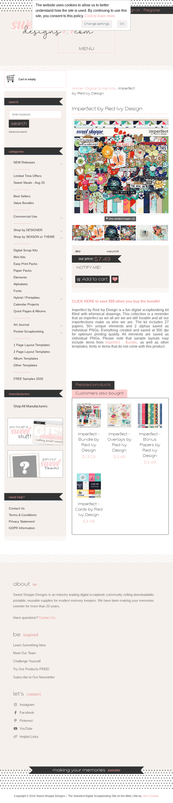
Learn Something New (29, 645)
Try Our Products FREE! (31, 669)
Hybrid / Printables (27, 297)
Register (152, 10)
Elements (20, 277)
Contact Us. (47, 617)
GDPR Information (22, 528)
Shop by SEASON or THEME (34, 237)
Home (77, 88)
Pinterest (26, 721)
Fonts (18, 291)
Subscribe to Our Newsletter (34, 677)
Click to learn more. (100, 16)
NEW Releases (24, 162)
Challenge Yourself (27, 661)
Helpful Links (29, 737)
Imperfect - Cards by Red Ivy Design (88, 509)
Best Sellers (22, 196)
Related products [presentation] (93, 385)
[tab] (93, 385)
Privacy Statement (22, 521)
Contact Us (17, 508)
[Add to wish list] (115, 279)
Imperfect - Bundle (121, 342)
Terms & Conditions (22, 515)
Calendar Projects (26, 304)
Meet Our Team (24, 653)
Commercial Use (25, 216)
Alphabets (21, 284)
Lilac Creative (150, 796)
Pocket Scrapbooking (29, 331)
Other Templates (25, 365)
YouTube (25, 728)
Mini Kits (19, 257)
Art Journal (21, 324)
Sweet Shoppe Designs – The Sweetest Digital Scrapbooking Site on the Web (56, 36)
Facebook (26, 712)
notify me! (84, 268)
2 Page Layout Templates (32, 351)
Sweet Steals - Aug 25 (29, 182)
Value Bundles (24, 203)
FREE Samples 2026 (28, 379)
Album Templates (26, 358)
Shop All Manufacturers (30, 406)
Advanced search (18, 132)
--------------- (22, 169)
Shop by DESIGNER (28, 230)
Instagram (26, 705)
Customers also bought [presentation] (99, 393)
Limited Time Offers (27, 176)
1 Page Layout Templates (32, 345)
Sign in (133, 10)
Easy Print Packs (25, 264)
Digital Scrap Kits (100, 88)
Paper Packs (23, 270)
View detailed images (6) (121, 218)
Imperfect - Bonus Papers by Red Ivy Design (150, 445)
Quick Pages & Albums (30, 311)
